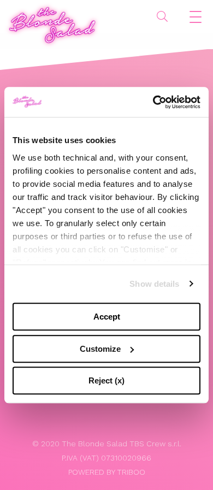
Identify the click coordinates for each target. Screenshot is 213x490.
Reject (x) (106, 380)
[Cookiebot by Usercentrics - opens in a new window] (153, 102)
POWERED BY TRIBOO (106, 472)
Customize (100, 348)
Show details (154, 283)
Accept (106, 316)
